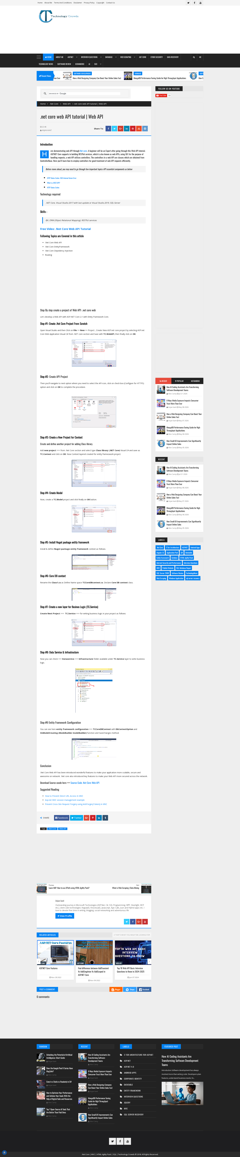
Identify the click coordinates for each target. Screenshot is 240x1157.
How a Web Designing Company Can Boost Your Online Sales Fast (62, 78)
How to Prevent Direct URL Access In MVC (64, 796)
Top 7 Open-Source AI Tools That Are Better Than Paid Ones (58, 1111)
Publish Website (167, 567)
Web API (67, 103)
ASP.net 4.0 (129, 1066)
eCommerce (79, 63)
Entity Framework (163, 557)
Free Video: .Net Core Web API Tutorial (65, 229)
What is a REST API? (53, 182)
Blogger (117, 989)
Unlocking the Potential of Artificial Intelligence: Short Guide (59, 1056)
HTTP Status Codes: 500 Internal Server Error (61, 178)
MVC (158, 567)
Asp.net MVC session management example (65, 800)
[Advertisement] (152, 29)
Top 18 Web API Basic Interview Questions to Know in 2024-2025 (130, 970)
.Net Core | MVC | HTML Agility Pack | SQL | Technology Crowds (108, 1154)
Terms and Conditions (63, 3)
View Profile (65, 915)
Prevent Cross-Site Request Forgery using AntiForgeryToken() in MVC (76, 804)
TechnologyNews (191, 573)
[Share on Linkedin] (126, 128)
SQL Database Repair (183, 567)
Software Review (64, 63)
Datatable (188, 552)
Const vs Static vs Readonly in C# (58, 1081)
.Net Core (142, 57)
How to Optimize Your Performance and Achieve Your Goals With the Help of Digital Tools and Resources (59, 1095)
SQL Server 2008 (163, 573)
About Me (48, 3)
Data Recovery (173, 57)
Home (40, 3)
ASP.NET (70, 57)
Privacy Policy (89, 3)
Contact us (110, 3)
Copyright (100, 3)
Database (108, 57)
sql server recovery (192, 578)
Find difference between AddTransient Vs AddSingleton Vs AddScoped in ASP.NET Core (93, 972)
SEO (95, 63)
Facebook (146, 989)
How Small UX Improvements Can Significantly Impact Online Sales (189, 78)
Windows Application (176, 578)
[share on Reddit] (145, 128)
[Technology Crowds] (61, 16)
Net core (83, 150)
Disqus (132, 989)
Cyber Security (157, 57)
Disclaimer (78, 3)
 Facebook (61, 818)
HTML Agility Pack (186, 557)
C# (182, 552)
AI (89, 63)
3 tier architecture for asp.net (138, 1054)
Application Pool (172, 552)
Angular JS (160, 552)
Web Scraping (125, 57)
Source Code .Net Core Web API (85, 782)
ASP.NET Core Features (48, 968)
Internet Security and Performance (169, 562)
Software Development (173, 73)
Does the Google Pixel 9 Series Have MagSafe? (59, 1070)
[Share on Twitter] (114, 128)
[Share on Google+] (120, 128)
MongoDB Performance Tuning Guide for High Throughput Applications (125, 78)
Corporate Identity (133, 1078)
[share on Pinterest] (133, 128)
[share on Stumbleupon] (139, 128)
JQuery (127, 1102)
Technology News (46, 63)
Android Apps (195, 547)
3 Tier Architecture (172, 547)
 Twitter (76, 818)
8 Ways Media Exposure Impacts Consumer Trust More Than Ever (182, 402)
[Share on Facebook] (108, 128)
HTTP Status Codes (53, 187)
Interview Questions (89, 57)
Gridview (175, 557)
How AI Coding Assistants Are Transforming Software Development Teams (183, 388)
